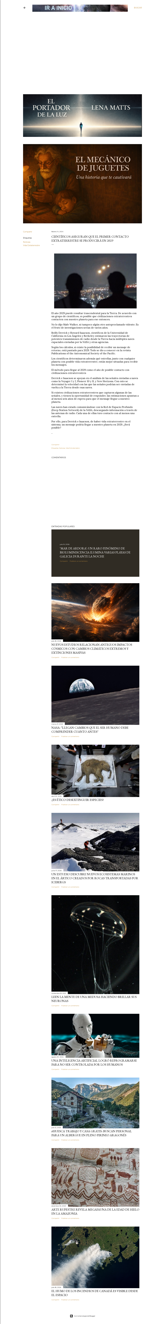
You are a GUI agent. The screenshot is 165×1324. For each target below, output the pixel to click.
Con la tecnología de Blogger (84, 1316)
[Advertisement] (80, 31)
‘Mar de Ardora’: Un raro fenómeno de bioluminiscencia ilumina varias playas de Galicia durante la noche (95, 552)
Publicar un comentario (79, 561)
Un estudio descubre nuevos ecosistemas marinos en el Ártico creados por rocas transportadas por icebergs (94, 878)
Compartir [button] (27, 232)
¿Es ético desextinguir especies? (77, 800)
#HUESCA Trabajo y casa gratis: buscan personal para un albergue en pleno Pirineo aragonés (91, 1133)
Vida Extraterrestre (31, 245)
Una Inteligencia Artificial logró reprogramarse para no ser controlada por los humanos (94, 1062)
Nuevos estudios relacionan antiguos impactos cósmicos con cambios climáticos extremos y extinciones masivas (91, 649)
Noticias (26, 242)
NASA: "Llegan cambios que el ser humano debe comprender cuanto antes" (90, 730)
